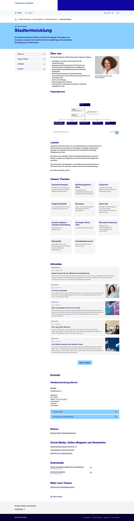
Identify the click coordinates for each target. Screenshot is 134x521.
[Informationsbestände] (91, 472)
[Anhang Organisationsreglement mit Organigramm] (91, 467)
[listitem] (31, 54)
